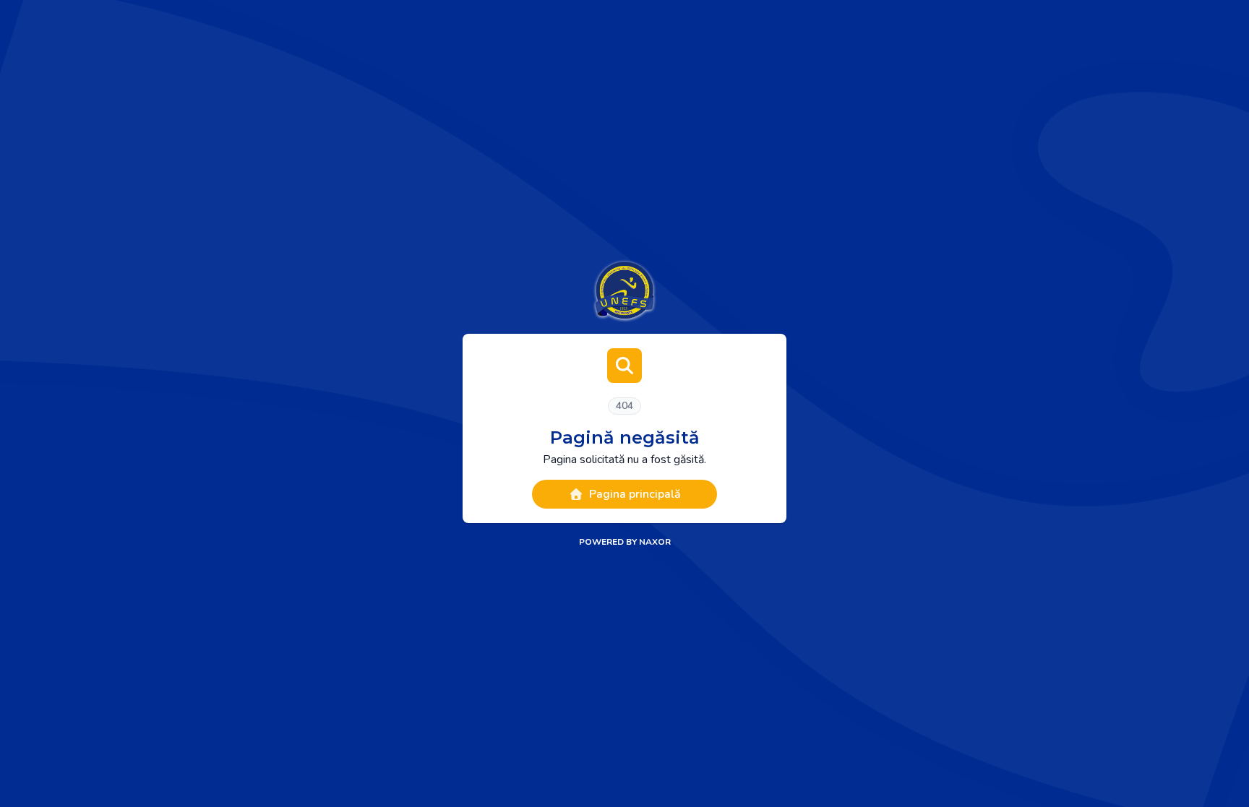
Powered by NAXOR (625, 542)
